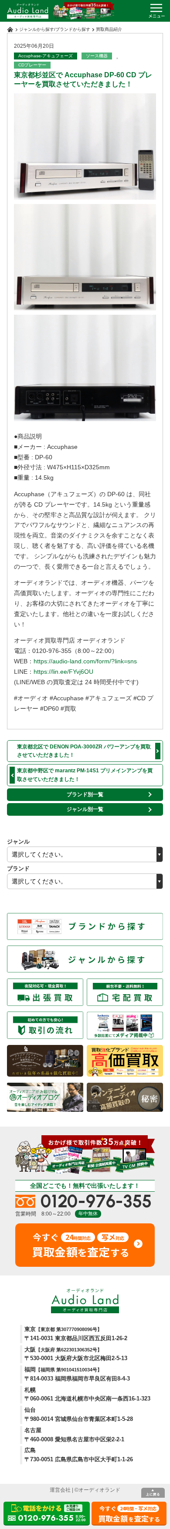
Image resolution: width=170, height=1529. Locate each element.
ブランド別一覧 (85, 794)
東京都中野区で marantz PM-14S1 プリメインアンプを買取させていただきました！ (85, 775)
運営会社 (60, 1490)
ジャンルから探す (36, 29)
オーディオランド (99, 1490)
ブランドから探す (72, 29)
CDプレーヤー (32, 65)
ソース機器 (97, 55)
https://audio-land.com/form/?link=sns (85, 661)
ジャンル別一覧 (85, 809)
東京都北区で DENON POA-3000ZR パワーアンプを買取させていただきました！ (84, 751)
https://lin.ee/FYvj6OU (63, 671)
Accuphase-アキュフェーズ (45, 55)
